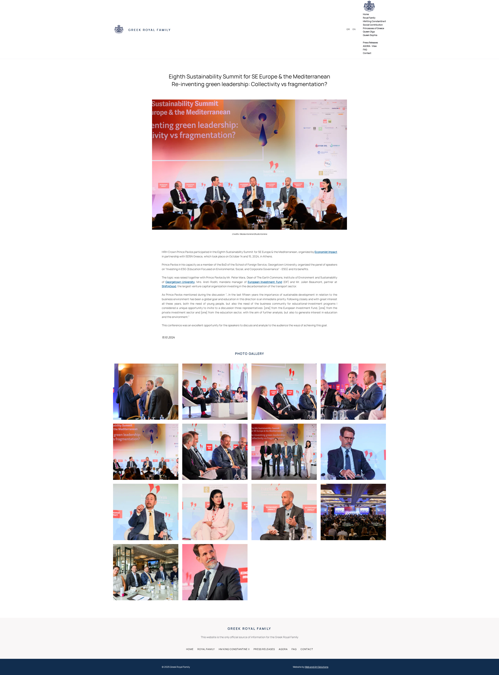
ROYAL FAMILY (206, 649)
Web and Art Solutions (316, 667)
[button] (145, 392)
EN (354, 29)
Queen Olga (369, 31)
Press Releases (370, 42)
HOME (190, 649)
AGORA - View (370, 45)
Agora (283, 649)
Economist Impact (326, 252)
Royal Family (369, 17)
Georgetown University (180, 282)
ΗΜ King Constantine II (374, 21)
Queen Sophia (370, 35)
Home (366, 14)
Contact (367, 53)
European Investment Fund (265, 282)
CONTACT (307, 649)
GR (348, 29)
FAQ (365, 49)
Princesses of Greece (373, 28)
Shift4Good (169, 286)
